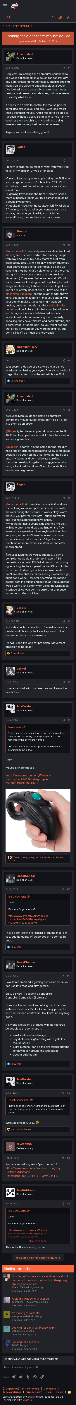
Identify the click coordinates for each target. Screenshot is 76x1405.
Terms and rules (12, 1391)
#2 (69, 160)
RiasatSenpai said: (18, 1099)
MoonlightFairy (26, 347)
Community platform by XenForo (33, 1397)
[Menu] (5, 6)
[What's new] (68, 17)
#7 (69, 621)
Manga (38, 1316)
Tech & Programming (31, 1287)
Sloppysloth (18, 1330)
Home (59, 1391)
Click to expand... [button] (38, 1240)
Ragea (20, 147)
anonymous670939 (22, 1316)
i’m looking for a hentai (26, 1313)
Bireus (15, 1287)
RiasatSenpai (25, 876)
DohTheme (28, 1400)
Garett (21, 607)
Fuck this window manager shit (31, 1298)
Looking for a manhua (25, 1342)
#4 (69, 360)
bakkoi (21, 668)
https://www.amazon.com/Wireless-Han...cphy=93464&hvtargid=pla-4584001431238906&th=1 (28, 779)
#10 (68, 889)
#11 (68, 976)
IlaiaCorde (23, 706)
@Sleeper (12, 447)
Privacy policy (34, 1391)
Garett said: (14, 727)
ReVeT (15, 1345)
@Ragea (11, 431)
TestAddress (25, 1190)
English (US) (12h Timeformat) (22, 1388)
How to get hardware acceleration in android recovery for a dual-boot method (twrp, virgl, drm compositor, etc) (40, 1280)
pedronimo (18, 1302)
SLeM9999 (24, 1144)
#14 (68, 1203)
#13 (68, 1158)
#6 (69, 498)
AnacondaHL (29, 41)
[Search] (9, 17)
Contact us (50, 1388)
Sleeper (22, 231)
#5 (69, 409)
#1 (69, 67)
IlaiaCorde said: (17, 896)
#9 (69, 720)
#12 (68, 1092)
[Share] (64, 68)
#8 (69, 682)
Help (49, 1391)
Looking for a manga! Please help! (33, 1327)
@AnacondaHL (15, 251)
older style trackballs (19, 294)
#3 (69, 244)
